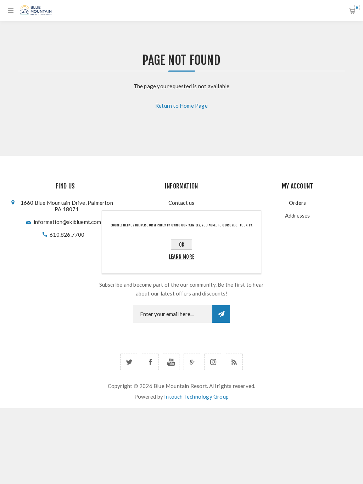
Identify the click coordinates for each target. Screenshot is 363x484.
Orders (297, 202)
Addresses (297, 215)
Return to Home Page (181, 105)
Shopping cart (357, 8)
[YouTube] (171, 362)
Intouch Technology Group (196, 396)
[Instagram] (213, 362)
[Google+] (192, 362)
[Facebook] (150, 362)
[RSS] (234, 362)
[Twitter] (129, 362)
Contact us (181, 202)
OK (181, 245)
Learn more (181, 256)
